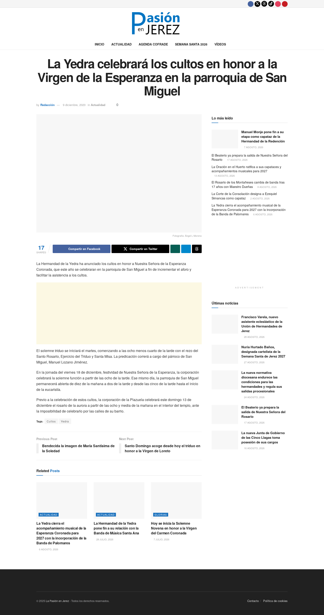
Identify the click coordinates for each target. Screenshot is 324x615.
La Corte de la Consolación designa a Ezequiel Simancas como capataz (244, 195)
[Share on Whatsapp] (175, 249)
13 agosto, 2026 (224, 175)
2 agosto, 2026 (260, 198)
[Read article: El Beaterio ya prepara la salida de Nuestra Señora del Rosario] (225, 414)
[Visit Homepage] (162, 23)
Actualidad (121, 44)
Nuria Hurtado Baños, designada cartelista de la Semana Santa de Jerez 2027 (263, 351)
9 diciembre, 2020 (74, 105)
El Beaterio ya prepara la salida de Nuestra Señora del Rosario (250, 157)
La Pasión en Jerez (57, 601)
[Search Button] (286, 44)
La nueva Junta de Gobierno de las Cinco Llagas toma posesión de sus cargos (263, 437)
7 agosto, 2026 (253, 147)
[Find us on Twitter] (257, 4)
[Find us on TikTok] (271, 4)
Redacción (47, 105)
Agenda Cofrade (153, 44)
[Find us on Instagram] (278, 4)
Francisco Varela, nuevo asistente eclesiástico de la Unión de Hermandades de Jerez (261, 323)
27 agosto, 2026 (253, 362)
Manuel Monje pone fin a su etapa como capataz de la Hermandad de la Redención (263, 136)
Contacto (253, 601)
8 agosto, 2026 (267, 187)
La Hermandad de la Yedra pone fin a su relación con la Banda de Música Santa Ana (116, 528)
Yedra (65, 421)
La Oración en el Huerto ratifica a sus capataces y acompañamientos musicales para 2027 (246, 169)
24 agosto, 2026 (253, 397)
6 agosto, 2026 (48, 549)
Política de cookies (275, 601)
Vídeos (220, 44)
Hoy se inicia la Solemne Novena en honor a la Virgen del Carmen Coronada (174, 528)
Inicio (99, 44)
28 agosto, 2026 (253, 337)
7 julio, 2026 (161, 539)
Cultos (51, 421)
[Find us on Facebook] (250, 4)
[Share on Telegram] (186, 249)
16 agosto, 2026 (253, 448)
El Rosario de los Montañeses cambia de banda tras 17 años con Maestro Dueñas (248, 184)
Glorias (161, 514)
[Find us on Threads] (264, 4)
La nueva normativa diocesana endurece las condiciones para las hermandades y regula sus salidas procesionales (261, 382)
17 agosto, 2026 (237, 159)
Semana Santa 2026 (191, 44)
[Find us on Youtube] (285, 4)
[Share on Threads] (197, 249)
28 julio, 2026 (104, 539)
